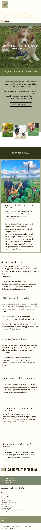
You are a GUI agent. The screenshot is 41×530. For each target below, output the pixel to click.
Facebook (4, 519)
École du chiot (5, 504)
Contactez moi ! (7, 512)
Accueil (4, 493)
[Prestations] (36, 499)
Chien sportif (5, 506)
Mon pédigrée (6, 497)
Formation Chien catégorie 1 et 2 (11, 510)
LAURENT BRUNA (21, 469)
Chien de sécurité (6, 508)
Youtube (4, 521)
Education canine (6, 501)
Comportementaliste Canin (9, 502)
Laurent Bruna (6, 495)
